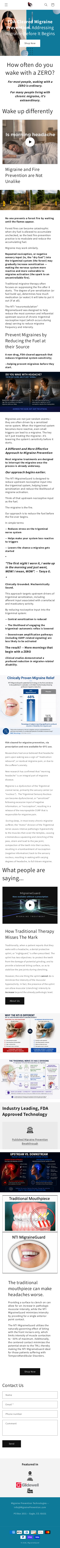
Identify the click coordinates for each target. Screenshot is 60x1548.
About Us (15, 1000)
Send (11, 1443)
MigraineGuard (33, 1543)
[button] (6, 4)
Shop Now (30, 43)
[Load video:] (30, 142)
